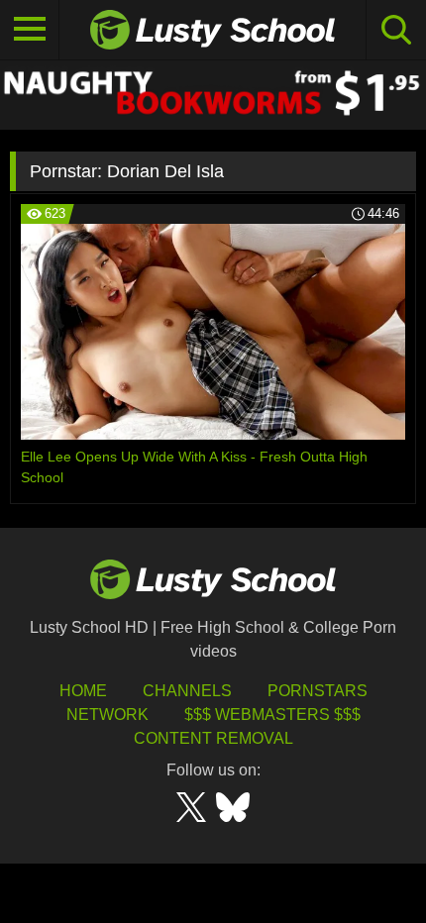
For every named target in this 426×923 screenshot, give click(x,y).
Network (107, 714)
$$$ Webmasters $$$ (272, 714)
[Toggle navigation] (29, 29)
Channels (187, 690)
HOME (83, 690)
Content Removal (213, 738)
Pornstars (317, 690)
